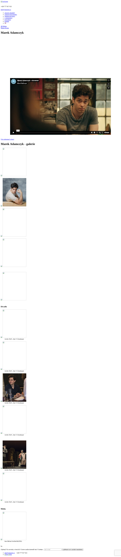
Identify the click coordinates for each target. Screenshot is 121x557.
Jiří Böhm (4, 26)
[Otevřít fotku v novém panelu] (1, 175)
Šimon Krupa (5, 28)
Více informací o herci (7, 139)
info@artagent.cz (6, 9)
